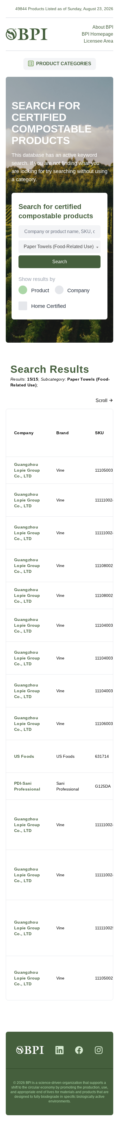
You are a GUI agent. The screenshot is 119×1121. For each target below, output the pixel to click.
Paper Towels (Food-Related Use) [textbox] (59, 246)
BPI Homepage (97, 34)
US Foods (24, 756)
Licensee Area (98, 41)
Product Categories (63, 63)
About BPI (102, 27)
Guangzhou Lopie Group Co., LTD (27, 470)
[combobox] (59, 246)
